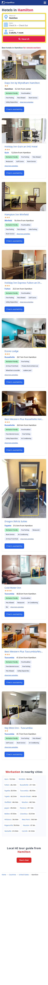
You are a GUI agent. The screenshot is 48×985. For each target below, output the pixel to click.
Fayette (8, 525)
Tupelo (7, 796)
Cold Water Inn (13, 587)
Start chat (24, 860)
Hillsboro (8, 819)
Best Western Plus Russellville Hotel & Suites (24, 419)
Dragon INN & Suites (16, 521)
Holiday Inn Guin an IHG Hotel (21, 146)
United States (24, 875)
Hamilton (34, 875)
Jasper (7, 808)
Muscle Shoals (25, 796)
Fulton (8, 289)
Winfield (8, 220)
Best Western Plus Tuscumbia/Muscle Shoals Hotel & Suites (24, 651)
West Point (26, 819)
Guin (7, 152)
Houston (26, 825)
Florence (23, 808)
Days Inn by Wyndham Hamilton (22, 82)
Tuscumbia (10, 594)
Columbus (24, 814)
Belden (7, 814)
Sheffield (7, 802)
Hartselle (8, 831)
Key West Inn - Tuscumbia (18, 727)
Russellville (10, 357)
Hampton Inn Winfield (17, 214)
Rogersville (8, 825)
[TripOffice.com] (8, 2)
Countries (12, 875)
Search (26, 39)
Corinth (25, 831)
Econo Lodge (12, 351)
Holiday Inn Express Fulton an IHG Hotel (24, 282)
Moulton (25, 802)
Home (4, 875)
